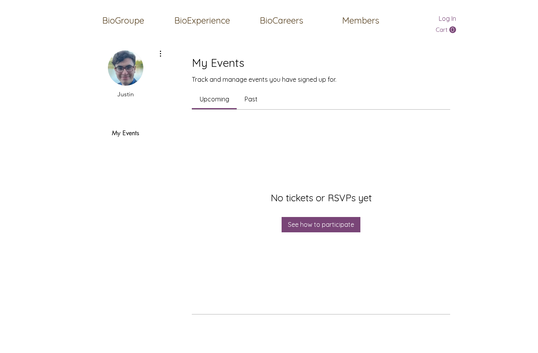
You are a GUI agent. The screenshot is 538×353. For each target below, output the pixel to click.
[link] (214, 99)
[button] (360, 20)
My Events (125, 133)
